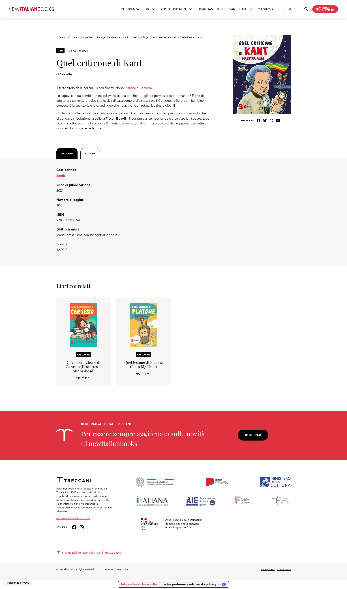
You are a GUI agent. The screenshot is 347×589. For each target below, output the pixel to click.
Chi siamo (265, 9)
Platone (130, 87)
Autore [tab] (90, 154)
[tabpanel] (133, 209)
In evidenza (130, 9)
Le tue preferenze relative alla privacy (189, 584)
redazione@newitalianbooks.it (73, 518)
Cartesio (146, 87)
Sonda (61, 175)
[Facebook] (258, 120)
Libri (148, 9)
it (290, 9)
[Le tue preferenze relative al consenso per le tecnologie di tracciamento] (17, 582)
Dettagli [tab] (67, 154)
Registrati (253, 435)
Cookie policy (284, 569)
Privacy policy (268, 569)
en (284, 9)
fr (295, 9)
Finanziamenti (209, 9)
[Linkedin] (278, 120)
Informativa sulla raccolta (139, 584)
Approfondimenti (174, 9)
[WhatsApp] (271, 120)
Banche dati (239, 9)
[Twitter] (265, 120)
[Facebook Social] (74, 527)
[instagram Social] (81, 527)
